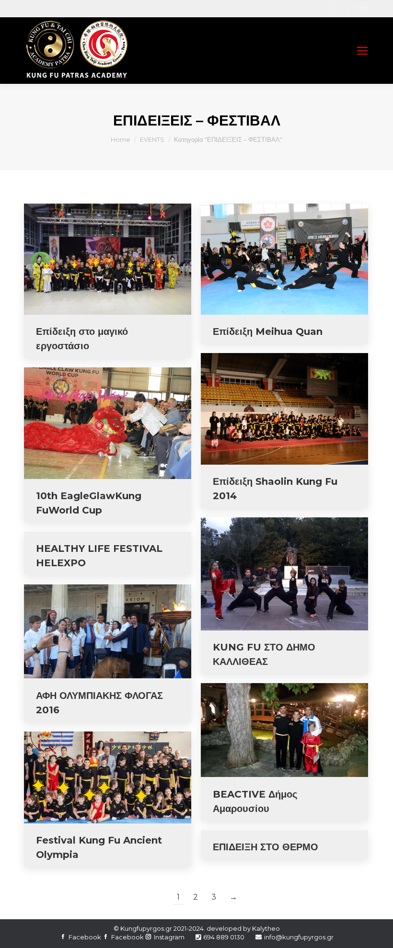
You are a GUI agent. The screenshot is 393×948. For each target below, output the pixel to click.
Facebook (85, 937)
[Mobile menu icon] (362, 50)
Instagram (169, 937)
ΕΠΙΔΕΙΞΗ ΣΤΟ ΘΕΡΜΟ (265, 847)
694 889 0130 (223, 937)
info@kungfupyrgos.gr (299, 937)
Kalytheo (266, 928)
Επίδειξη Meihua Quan (268, 331)
